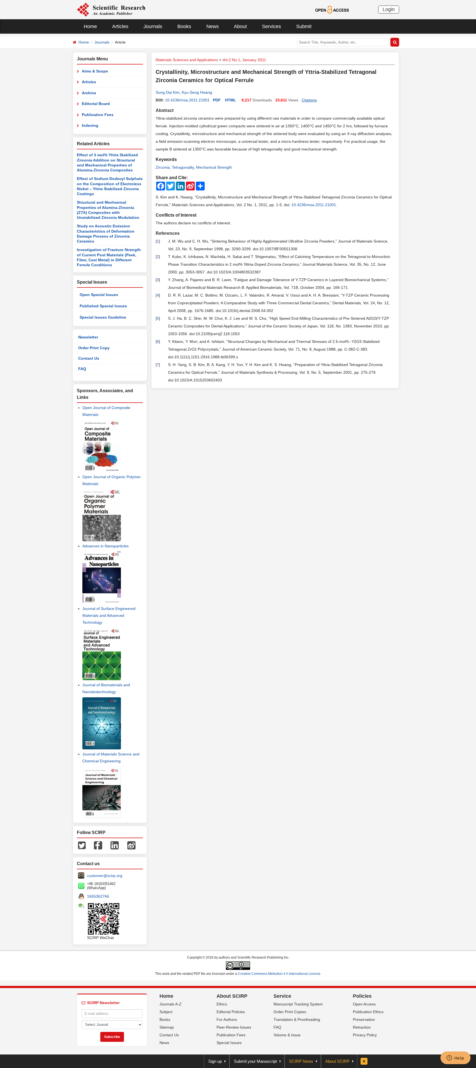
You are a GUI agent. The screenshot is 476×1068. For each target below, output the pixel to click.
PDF (217, 100)
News (212, 26)
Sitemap (166, 1027)
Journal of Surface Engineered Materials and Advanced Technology (109, 615)
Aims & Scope (95, 71)
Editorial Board (96, 103)
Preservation (364, 1019)
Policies (362, 996)
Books (184, 26)
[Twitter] (82, 845)
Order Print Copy (94, 348)
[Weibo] (131, 845)
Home (90, 26)
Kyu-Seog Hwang (197, 92)
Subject (165, 1012)
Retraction (362, 1027)
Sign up (215, 1061)
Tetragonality (183, 167)
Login (389, 9)
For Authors (227, 1019)
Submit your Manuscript (255, 1061)
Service (282, 996)
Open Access (364, 1004)
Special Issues (229, 1042)
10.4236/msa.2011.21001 (187, 100)
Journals (153, 26)
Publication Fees (97, 114)
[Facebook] (98, 845)
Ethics (222, 1004)
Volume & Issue (287, 1035)
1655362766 (98, 896)
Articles (120, 26)
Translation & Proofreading (297, 1019)
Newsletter (88, 337)
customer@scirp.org (104, 875)
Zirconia (163, 167)
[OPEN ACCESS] (332, 9)
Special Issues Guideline (103, 317)
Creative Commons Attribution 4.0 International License (279, 974)
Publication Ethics (368, 1012)
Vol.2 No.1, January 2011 (244, 60)
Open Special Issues (99, 294)
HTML (230, 100)
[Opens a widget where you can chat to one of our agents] (455, 1058)
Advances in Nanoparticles (105, 546)
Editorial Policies (231, 1012)
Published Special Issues (103, 306)
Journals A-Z (170, 1004)
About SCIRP (232, 996)
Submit (304, 26)
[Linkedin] (114, 845)
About (240, 26)
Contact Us (88, 358)
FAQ (82, 369)
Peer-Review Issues (234, 1027)
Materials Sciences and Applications (187, 60)
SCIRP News (301, 1061)
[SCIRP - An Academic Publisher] (111, 9)
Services (271, 26)
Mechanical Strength (214, 167)
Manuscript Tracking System (298, 1004)
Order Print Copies (290, 1012)
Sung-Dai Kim (168, 92)
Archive (89, 93)
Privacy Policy (365, 1035)
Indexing (90, 125)
